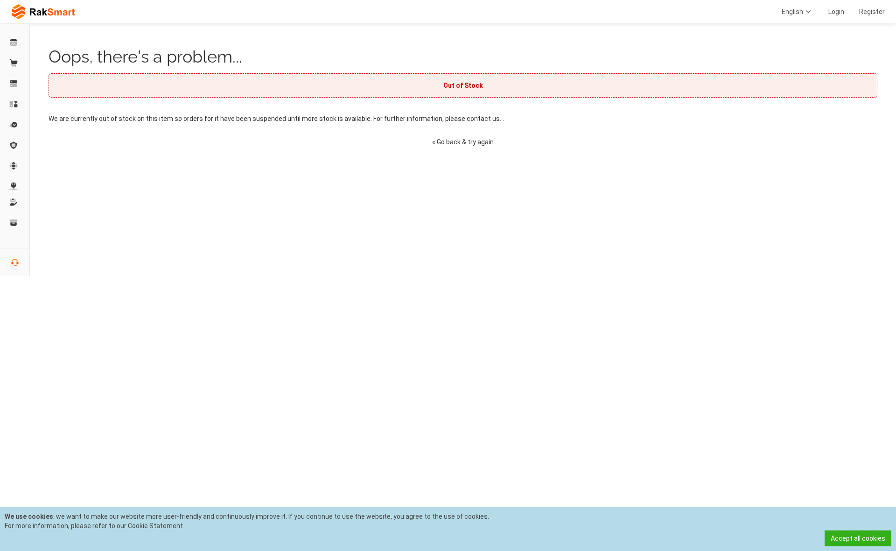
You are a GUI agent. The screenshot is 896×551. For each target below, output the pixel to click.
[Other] (15, 145)
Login (836, 11)
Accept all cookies (858, 538)
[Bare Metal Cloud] (15, 104)
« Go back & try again (463, 142)
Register (872, 11)
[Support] (15, 202)
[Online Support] (15, 262)
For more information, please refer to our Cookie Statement (94, 526)
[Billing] (15, 222)
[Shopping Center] (15, 63)
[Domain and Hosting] (15, 165)
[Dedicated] (15, 83)
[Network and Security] (15, 186)
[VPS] (15, 124)
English (792, 11)
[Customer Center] (15, 42)
